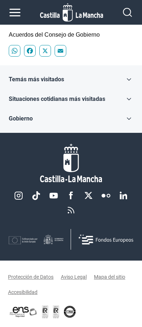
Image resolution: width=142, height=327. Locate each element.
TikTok (36, 195)
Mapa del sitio (109, 277)
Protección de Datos (31, 277)
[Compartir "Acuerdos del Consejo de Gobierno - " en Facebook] (30, 51)
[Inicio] (71, 163)
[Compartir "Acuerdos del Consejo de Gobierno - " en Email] (60, 51)
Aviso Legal (74, 277)
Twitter (88, 195)
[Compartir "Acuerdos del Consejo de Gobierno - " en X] (45, 51)
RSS (71, 210)
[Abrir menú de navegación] (15, 12)
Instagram (18, 195)
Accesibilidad (23, 292)
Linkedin (123, 195)
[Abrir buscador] (127, 12)
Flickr (106, 195)
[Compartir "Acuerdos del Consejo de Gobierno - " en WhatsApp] (14, 51)
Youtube (53, 195)
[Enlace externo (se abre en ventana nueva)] (56, 311)
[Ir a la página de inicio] (71, 12)
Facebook (71, 195)
